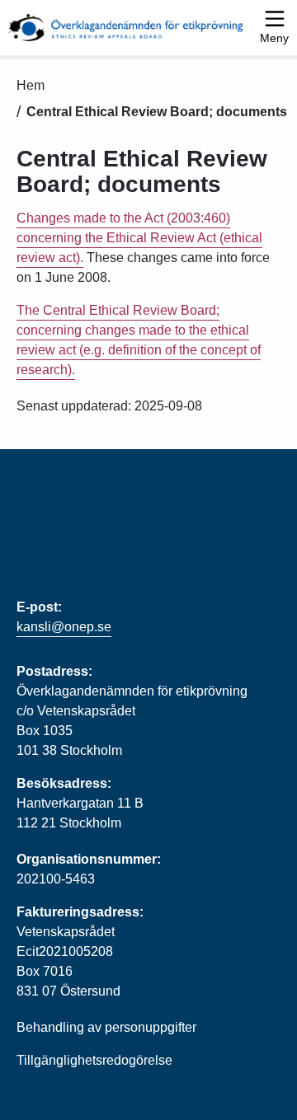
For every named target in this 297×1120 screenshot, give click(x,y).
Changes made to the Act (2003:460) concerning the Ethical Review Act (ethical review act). (139, 238)
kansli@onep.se (63, 627)
